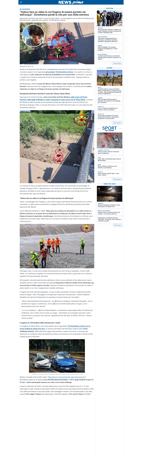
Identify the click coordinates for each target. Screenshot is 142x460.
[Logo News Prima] (71, 2)
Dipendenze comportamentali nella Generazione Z (66, 377)
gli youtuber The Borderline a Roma (59, 72)
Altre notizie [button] (117, 63)
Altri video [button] (118, 225)
